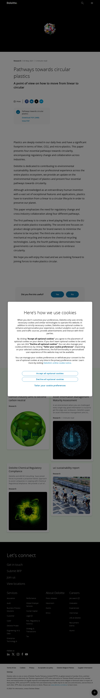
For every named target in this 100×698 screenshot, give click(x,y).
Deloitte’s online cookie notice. (58, 363)
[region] (50, 349)
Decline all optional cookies (50, 379)
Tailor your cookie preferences (50, 385)
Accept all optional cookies (50, 373)
